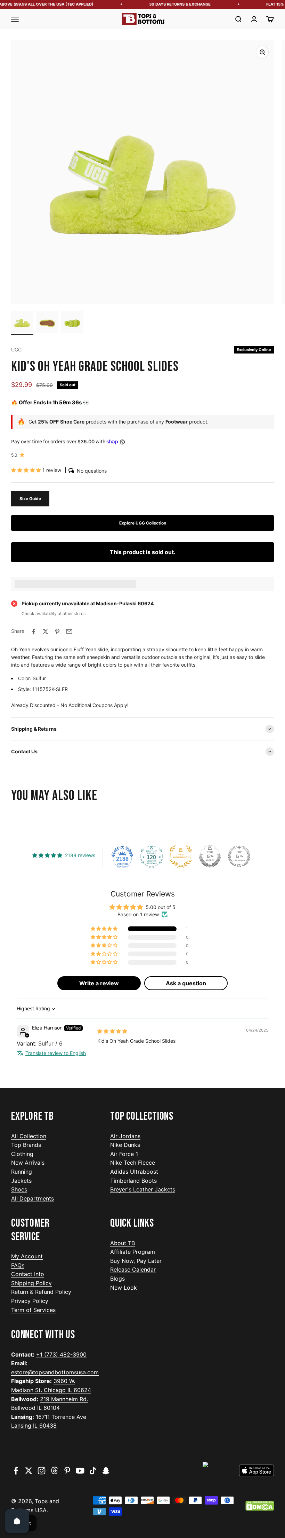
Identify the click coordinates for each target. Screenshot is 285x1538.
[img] (112, 1031)
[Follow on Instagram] (41, 1470)
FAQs (17, 1265)
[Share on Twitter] (45, 631)
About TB (122, 1243)
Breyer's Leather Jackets (142, 1189)
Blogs (117, 1278)
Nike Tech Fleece (132, 1162)
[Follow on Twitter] (28, 1470)
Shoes (19, 1189)
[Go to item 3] (72, 323)
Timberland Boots (133, 1180)
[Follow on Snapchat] (106, 1470)
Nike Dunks (125, 1144)
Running (21, 1171)
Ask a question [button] (186, 983)
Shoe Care (72, 422)
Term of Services (33, 1309)
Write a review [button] (99, 983)
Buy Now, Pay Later (136, 1260)
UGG (16, 349)
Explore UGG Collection (142, 523)
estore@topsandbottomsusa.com (55, 1372)
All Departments (32, 1198)
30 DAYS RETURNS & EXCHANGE (174, 4)
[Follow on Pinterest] (67, 1470)
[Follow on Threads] (54, 1470)
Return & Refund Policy (41, 1291)
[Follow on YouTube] (80, 1470)
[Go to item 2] (47, 323)
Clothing (22, 1153)
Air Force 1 (124, 1153)
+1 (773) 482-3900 (61, 1354)
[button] (26, 470)
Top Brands (26, 1144)
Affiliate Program (132, 1251)
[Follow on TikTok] (93, 1470)
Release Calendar (133, 1269)
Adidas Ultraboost (134, 1171)
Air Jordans (125, 1136)
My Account (27, 1256)
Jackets (21, 1180)
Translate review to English (55, 1053)
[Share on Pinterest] (57, 631)
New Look (123, 1287)
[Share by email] (69, 631)
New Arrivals (27, 1162)
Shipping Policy (31, 1283)
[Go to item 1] (22, 323)
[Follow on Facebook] (16, 1470)
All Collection (28, 1136)
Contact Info (27, 1274)
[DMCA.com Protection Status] (259, 1506)
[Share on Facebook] (34, 631)
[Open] (17, 1521)
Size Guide (30, 498)
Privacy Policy (29, 1300)
